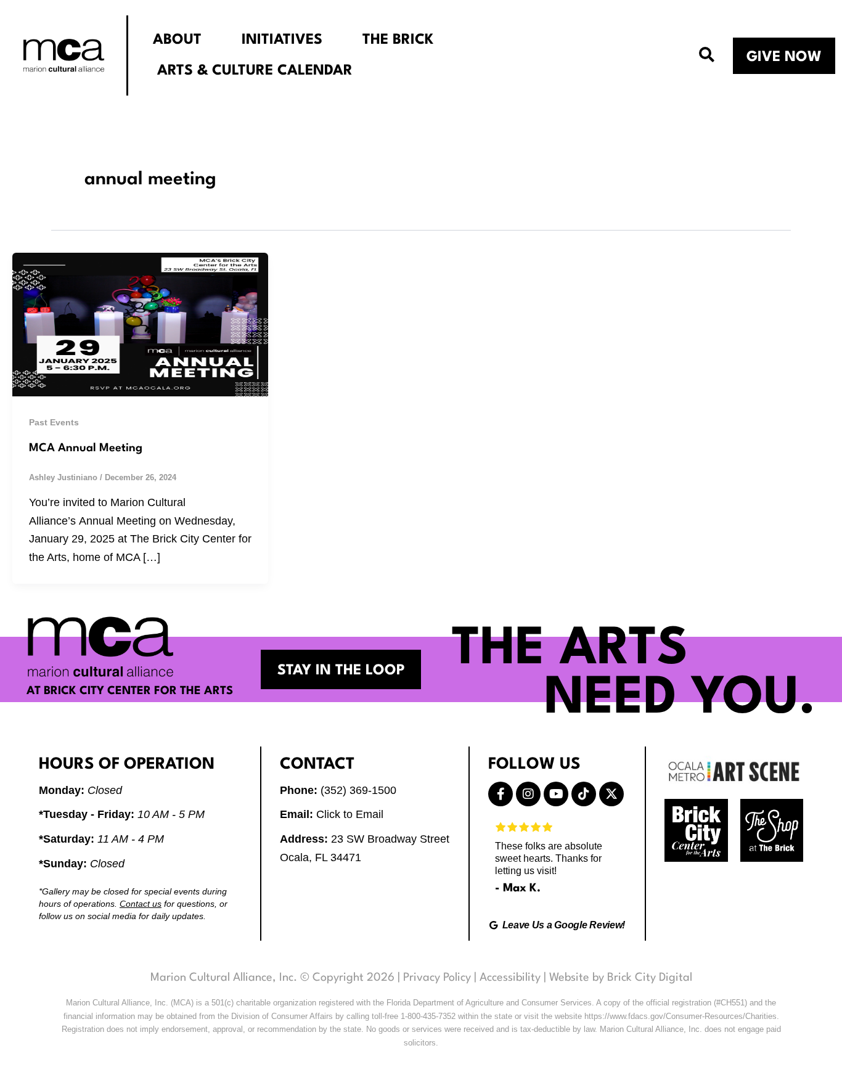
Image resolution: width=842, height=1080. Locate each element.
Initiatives (282, 40)
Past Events (54, 422)
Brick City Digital (649, 977)
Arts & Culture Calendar (255, 70)
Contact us (140, 904)
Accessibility (510, 977)
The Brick (397, 40)
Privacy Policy (437, 977)
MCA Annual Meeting (85, 448)
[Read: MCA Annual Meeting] (140, 323)
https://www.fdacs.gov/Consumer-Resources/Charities (680, 1016)
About (177, 40)
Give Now (784, 57)
